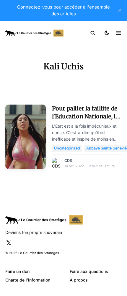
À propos (79, 279)
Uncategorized (67, 148)
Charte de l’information (27, 279)
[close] (120, 10)
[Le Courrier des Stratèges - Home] (34, 33)
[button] (93, 33)
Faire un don (17, 271)
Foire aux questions (89, 271)
